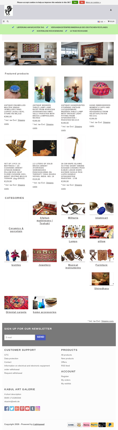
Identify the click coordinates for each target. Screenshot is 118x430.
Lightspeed (38, 424)
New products (67, 358)
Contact (7, 362)
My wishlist (66, 383)
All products (66, 355)
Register (65, 376)
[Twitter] (11, 408)
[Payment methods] (71, 425)
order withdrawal (11, 369)
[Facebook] (6, 408)
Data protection (11, 358)
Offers (64, 362)
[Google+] (17, 408)
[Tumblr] (32, 408)
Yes (75, 2)
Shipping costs (107, 321)
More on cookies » (93, 2)
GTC (6, 355)
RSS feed (65, 366)
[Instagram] (37, 408)
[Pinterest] (22, 408)
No (82, 2)
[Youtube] (27, 408)
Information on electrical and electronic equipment (27, 366)
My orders (65, 380)
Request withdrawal (13, 373)
